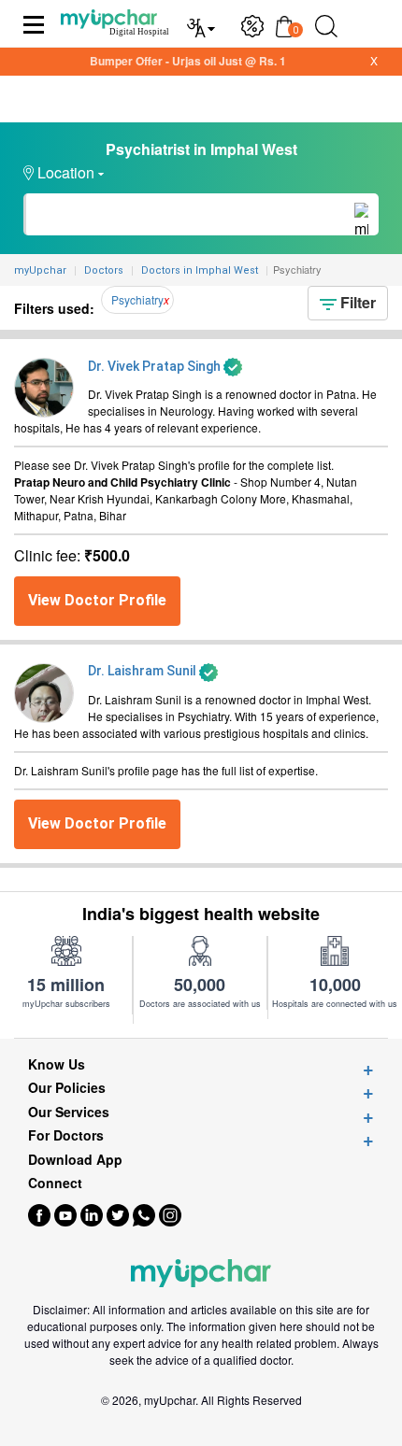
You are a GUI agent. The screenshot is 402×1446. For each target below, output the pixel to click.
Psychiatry (137, 299)
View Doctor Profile (97, 600)
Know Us (56, 1064)
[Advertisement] (201, 1422)
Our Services (68, 1112)
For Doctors (66, 1135)
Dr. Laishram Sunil (143, 670)
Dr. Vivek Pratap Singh (155, 366)
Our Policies (67, 1088)
